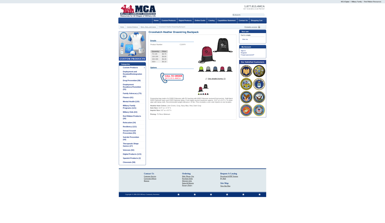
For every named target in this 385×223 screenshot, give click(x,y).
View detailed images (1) (217, 78)
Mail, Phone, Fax (188, 176)
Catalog (211, 20)
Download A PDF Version (229, 176)
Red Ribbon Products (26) (132, 117)
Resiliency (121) (130, 127)
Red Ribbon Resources (372, 2)
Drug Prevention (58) (132, 80)
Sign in (243, 51)
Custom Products (130, 68)
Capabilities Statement (227, 20)
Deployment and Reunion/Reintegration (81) (132, 74)
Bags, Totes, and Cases (148, 27)
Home (156, 20)
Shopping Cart (256, 20)
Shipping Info (187, 181)
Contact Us (243, 20)
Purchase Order (187, 178)
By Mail (223, 178)
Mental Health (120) (131, 102)
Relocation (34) (129, 123)
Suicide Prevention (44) (131, 138)
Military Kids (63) (130, 112)
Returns (146, 181)
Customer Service (150, 176)
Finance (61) (128, 97)
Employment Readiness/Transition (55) (132, 87)
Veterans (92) (128, 150)
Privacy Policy (187, 185)
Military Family (356, 2)
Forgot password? (247, 55)
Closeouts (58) (129, 162)
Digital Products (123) (132, 154)
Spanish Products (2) (132, 158)
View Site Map (225, 186)
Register (244, 53)
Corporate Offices (150, 178)
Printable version (251, 27)
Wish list (245, 39)
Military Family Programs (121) (129, 107)
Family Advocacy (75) (132, 93)
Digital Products (185, 20)
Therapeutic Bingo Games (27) (131, 145)
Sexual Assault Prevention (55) (129, 132)
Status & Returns (188, 183)
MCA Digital (345, 2)
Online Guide (200, 20)
